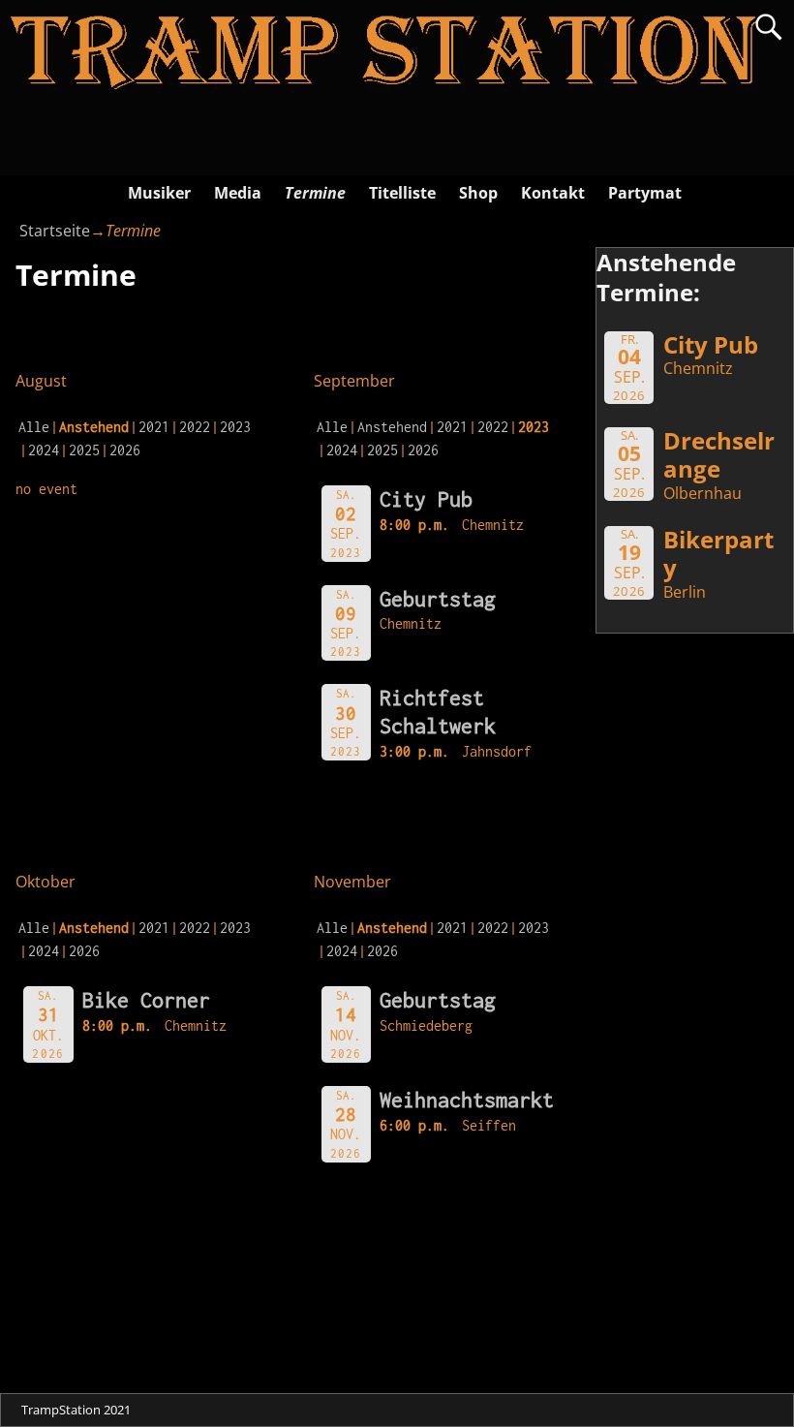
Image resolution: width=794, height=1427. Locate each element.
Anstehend (392, 427)
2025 (84, 450)
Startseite (54, 230)
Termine (315, 192)
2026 (124, 450)
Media (237, 192)
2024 (43, 450)
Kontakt (553, 192)
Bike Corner (146, 999)
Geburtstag (438, 598)
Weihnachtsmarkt (467, 1099)
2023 (235, 427)
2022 (194, 427)
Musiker (159, 192)
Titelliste (402, 192)
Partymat (645, 192)
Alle (33, 427)
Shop (478, 192)
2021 (153, 427)
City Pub (426, 499)
